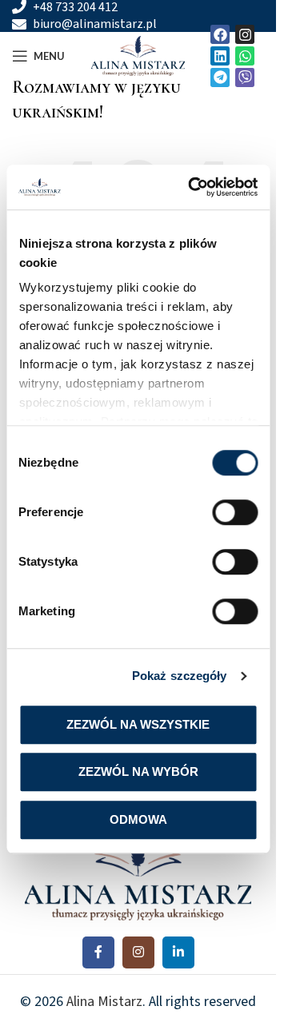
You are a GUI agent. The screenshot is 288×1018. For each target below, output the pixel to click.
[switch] (235, 512)
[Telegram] (220, 77)
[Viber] (244, 77)
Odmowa (138, 819)
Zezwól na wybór (138, 771)
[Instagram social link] (138, 952)
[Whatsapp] (244, 56)
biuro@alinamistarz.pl (95, 24)
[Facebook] (220, 34)
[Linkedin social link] (178, 952)
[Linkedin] (220, 56)
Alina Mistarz (104, 1002)
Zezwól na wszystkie (138, 724)
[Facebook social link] (98, 952)
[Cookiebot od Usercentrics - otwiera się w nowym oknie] (193, 187)
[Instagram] (244, 34)
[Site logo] (138, 55)
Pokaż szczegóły (179, 675)
